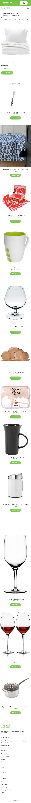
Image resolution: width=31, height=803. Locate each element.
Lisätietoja (7, 72)
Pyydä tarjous (24, 3)
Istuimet (3, 759)
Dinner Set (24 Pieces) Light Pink (15, 372)
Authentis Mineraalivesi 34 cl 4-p (15, 599)
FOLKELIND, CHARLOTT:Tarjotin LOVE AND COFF (15, 411)
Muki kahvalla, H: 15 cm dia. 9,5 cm (15, 457)
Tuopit (2, 764)
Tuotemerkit (11, 63)
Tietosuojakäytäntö (6, 790)
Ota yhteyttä (4, 784)
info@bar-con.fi (5, 745)
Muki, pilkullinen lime (15, 268)
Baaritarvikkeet (5, 754)
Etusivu (3, 18)
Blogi (2, 782)
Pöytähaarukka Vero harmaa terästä (15, 112)
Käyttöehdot (4, 787)
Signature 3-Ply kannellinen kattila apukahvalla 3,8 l (15, 707)
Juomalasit (4, 762)
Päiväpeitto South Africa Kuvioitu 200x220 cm (15, 169)
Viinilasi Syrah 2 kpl (15, 661)
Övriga (16, 63)
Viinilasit (3, 770)
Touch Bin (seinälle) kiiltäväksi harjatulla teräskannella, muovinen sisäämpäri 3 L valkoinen (16, 503)
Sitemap (3, 792)
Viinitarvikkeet (4, 772)
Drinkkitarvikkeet (5, 756)
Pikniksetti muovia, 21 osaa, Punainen (15, 215)
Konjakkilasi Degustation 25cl (15, 326)
